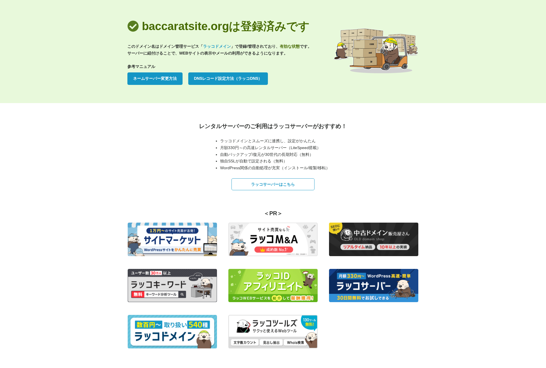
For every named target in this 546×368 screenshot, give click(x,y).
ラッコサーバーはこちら (273, 184)
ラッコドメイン (217, 46)
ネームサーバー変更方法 (155, 78)
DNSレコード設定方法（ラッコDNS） (228, 78)
